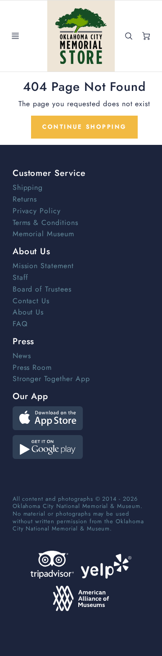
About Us (28, 312)
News (22, 355)
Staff (21, 277)
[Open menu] (15, 36)
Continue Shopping (84, 126)
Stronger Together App (51, 378)
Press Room (32, 367)
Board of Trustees (42, 289)
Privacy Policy (37, 211)
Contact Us (31, 301)
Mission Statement (43, 266)
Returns (25, 199)
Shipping (28, 187)
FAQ (20, 324)
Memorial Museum (43, 234)
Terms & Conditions (45, 222)
